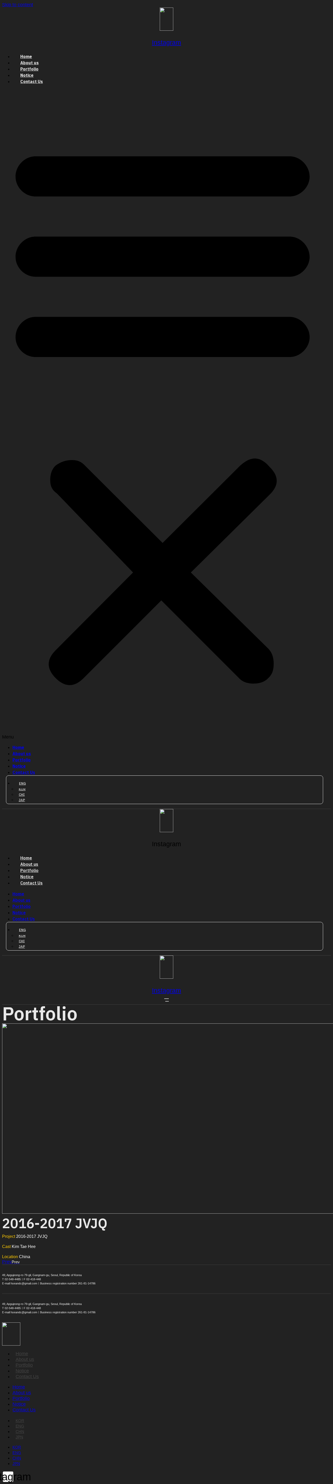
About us (29, 63)
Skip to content (17, 4)
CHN (20, 1431)
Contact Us (31, 82)
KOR (20, 1420)
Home (26, 57)
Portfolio (29, 69)
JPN (19, 1437)
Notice (27, 75)
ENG (20, 1426)
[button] (162, 415)
